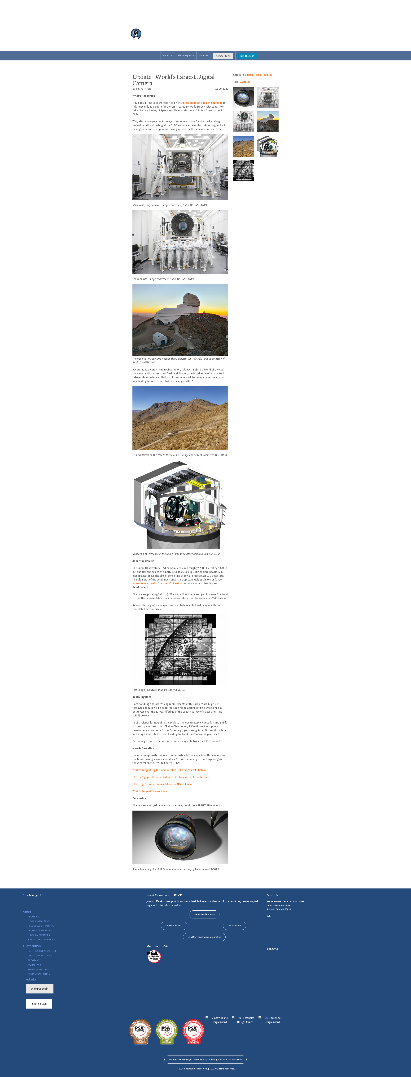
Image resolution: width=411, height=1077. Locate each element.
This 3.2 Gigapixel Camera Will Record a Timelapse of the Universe (171, 777)
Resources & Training (41, 926)
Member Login (223, 56)
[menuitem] (156, 55)
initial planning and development (202, 102)
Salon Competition (39, 974)
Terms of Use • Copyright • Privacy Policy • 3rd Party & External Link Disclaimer (205, 1059)
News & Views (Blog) (39, 921)
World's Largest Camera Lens (149, 791)
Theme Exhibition (38, 969)
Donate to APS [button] (234, 925)
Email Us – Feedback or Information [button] (204, 937)
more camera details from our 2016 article (157, 583)
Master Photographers (42, 939)
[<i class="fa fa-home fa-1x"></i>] (148, 33)
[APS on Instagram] (298, 955)
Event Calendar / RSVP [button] (204, 914)
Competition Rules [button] (174, 925)
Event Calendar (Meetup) (42, 951)
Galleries (203, 55)
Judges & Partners (39, 935)
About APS (34, 916)
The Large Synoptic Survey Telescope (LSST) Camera (163, 784)
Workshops (35, 964)
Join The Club (247, 56)
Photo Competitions (40, 955)
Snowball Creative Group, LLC (199, 1068)
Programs (33, 960)
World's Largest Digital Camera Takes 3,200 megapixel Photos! (169, 770)
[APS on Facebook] (285, 955)
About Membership (39, 930)
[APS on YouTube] (271, 955)
